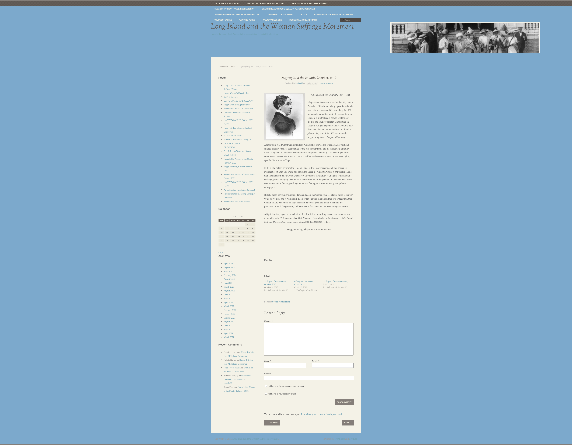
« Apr (220, 252)
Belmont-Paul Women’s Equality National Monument (288, 9)
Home (233, 66)
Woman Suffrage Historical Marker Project (237, 14)
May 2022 (228, 298)
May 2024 (228, 271)
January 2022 (229, 313)
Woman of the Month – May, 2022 (238, 139)
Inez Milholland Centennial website (265, 3)
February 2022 (230, 310)
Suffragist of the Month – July (336, 281)
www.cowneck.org (272, 20)
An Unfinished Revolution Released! (239, 189)
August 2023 (229, 279)
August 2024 (229, 267)
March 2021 (229, 337)
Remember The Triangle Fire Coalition (333, 14)
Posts (304, 14)
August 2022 (229, 290)
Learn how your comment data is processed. (321, 414)
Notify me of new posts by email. (282, 394)
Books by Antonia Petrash (303, 20)
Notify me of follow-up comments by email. (286, 386)
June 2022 (228, 294)
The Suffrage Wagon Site (227, 3)
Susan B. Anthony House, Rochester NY (234, 9)
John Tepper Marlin (232, 367)
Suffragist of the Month (280, 14)
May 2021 (228, 329)
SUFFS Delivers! (231, 96)
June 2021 (228, 325)
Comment (268, 321)
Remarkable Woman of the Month (238, 108)
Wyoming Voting (247, 20)
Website (267, 374)
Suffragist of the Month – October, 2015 (275, 283)
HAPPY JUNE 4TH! (233, 135)
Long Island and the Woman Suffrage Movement (282, 26)
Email (315, 361)
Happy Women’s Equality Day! (237, 93)
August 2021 (229, 321)
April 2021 (228, 333)
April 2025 (228, 263)
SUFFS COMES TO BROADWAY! (239, 100)
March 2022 (229, 306)
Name (267, 361)
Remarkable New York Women (237, 201)
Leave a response (326, 83)
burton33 (299, 83)
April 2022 (228, 302)
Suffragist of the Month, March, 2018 (304, 283)
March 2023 (229, 286)
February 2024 (230, 275)
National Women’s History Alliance (310, 3)
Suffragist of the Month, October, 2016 (309, 78)
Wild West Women (223, 20)
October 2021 (229, 317)
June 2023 (228, 282)
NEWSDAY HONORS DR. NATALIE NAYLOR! (237, 379)
